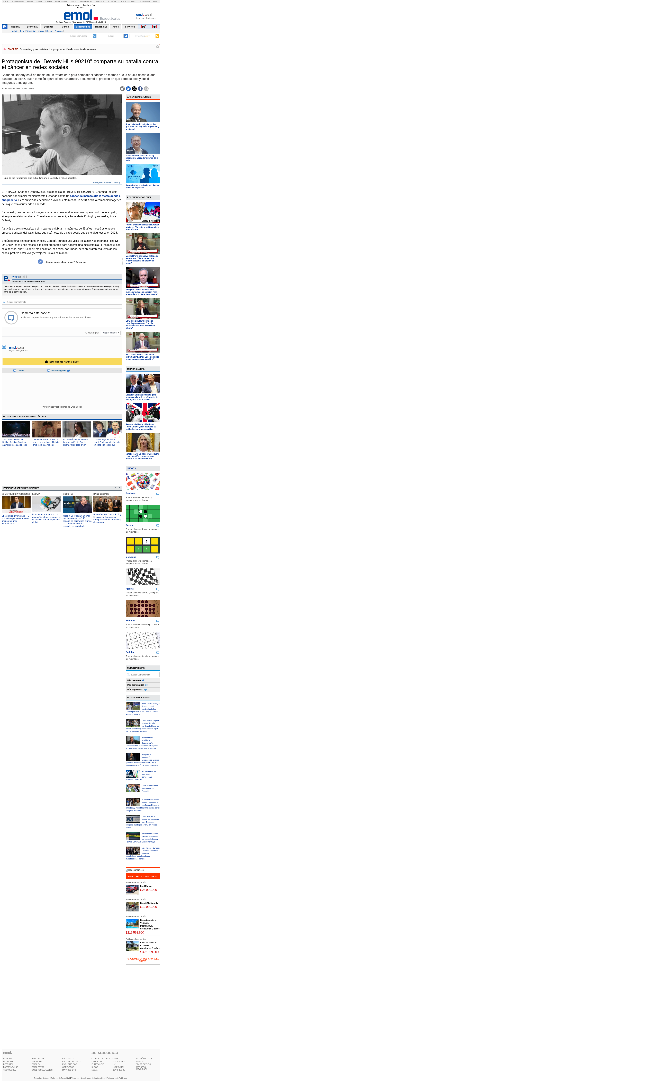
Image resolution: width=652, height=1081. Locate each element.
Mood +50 (68, 494)
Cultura (49, 31)
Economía (32, 26)
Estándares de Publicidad (116, 1078)
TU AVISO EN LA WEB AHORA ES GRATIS (142, 960)
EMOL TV (36, 1064)
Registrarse (151, 18)
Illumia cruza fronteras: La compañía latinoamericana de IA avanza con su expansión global (46, 518)
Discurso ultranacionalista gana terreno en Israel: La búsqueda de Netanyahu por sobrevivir (142, 397)
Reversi (129, 525)
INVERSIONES (119, 1061)
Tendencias (101, 26)
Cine (22, 31)
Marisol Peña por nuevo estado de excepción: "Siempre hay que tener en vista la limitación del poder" (142, 259)
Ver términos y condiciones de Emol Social (62, 407)
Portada (14, 31)
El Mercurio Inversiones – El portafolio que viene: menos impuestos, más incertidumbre (16, 520)
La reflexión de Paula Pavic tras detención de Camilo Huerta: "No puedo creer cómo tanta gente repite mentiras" (75, 445)
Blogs (30, 1)
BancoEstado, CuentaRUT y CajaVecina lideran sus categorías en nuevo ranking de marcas (107, 518)
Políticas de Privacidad (60, 1078)
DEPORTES (8, 1064)
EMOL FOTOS (38, 1067)
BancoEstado (101, 494)
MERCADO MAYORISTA (141, 1068)
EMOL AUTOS (68, 1058)
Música (41, 31)
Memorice (131, 557)
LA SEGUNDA (118, 1067)
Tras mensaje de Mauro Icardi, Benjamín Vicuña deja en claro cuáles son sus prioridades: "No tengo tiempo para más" (107, 445)
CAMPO (116, 1058)
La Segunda (144, 1)
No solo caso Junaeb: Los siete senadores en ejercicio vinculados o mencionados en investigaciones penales (143, 853)
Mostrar (80, 7)
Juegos (131, 468)
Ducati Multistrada (149, 903)
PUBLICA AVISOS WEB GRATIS (142, 876)
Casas (132, 1)
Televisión (31, 31)
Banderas (130, 493)
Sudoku (130, 652)
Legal (39, 1)
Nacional (15, 26)
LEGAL (94, 1070)
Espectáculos (83, 26)
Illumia (36, 494)
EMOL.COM (97, 1061)
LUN (114, 1064)
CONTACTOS (68, 1067)
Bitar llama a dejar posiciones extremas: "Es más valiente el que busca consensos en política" (142, 357)
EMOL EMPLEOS (69, 1064)
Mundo (65, 26)
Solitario (130, 620)
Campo (49, 1)
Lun (155, 1)
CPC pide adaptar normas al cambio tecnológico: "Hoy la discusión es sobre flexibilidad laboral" (140, 324)
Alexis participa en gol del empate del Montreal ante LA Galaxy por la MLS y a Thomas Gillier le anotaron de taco (142, 708)
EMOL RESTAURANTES (42, 1070)
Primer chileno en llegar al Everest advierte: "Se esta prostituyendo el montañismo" (142, 227)
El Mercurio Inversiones (16, 494)
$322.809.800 (149, 952)
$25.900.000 (148, 890)
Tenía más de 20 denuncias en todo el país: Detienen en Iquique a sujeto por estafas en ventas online (142, 822)
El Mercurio (18, 1)
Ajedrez (130, 588)
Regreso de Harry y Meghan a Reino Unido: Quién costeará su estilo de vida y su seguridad (141, 426)
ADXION (139, 1061)
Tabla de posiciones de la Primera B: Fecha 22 (150, 788)
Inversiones (61, 1)
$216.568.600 (135, 932)
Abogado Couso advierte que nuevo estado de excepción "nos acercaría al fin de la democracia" (142, 292)
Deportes (48, 26)
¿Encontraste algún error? (65, 262)
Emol (5, 1)
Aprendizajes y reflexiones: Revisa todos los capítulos (142, 186)
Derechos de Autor (42, 1078)
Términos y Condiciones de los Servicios (88, 1078)
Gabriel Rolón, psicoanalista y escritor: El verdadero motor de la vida (142, 158)
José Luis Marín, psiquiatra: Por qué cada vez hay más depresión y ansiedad (142, 126)
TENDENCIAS (38, 1058)
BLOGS (95, 1067)
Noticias (58, 31)
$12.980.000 (148, 907)
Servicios (130, 26)
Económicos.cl (115, 1)
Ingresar (140, 18)
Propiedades (86, 1)
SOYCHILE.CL (119, 1070)
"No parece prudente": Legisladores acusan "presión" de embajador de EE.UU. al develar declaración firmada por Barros (142, 759)
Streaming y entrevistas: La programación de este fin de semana (58, 49)
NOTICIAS (7, 1058)
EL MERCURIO (98, 1064)
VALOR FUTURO (143, 1064)
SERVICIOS (37, 1061)
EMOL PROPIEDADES (71, 1061)
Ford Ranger (146, 886)
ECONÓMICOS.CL (144, 1058)
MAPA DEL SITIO (69, 1070)
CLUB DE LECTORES (101, 1058)
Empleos (100, 1)
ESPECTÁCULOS (10, 1067)
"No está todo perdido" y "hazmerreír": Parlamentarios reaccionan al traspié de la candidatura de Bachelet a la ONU (142, 742)
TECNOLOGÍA (9, 1070)
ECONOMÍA (8, 1061)
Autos (73, 1)
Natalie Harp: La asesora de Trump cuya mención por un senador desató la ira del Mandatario (142, 456)
